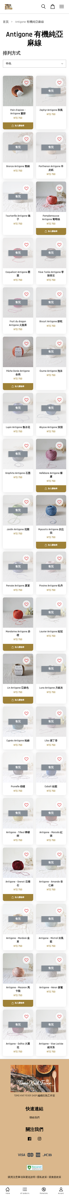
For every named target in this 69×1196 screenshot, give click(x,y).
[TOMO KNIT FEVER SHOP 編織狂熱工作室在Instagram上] (39, 1140)
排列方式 (12, 53)
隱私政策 (42, 1177)
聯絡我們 (34, 1117)
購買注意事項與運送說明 (21, 1177)
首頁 (6, 22)
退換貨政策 (55, 1177)
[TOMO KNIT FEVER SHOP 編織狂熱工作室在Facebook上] (29, 1140)
